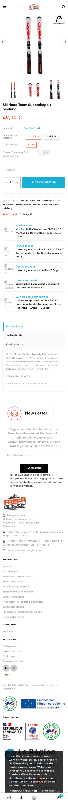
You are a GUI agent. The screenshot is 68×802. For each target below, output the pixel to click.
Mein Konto (9, 631)
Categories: (11, 200)
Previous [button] (2, 41)
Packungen (9, 656)
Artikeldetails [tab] (14, 335)
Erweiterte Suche (13, 661)
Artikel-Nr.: (11, 214)
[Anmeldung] (21, 797)
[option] (34, 45)
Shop (9, 797)
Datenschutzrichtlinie (23, 791)
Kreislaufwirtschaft (14, 581)
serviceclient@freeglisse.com (25, 550)
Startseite (34, 797)
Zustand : (8, 128)
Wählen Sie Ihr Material (16, 587)
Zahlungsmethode (13, 607)
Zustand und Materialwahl (18, 592)
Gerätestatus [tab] (15, 344)
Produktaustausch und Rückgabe (22, 612)
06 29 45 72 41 (49, 300)
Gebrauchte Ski (30, 200)
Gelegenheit (24, 204)
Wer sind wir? (10, 571)
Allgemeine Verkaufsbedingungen (23, 602)
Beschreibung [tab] (14, 326)
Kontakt (7, 566)
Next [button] (65, 41)
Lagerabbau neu (12, 651)
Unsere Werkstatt (13, 597)
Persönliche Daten (13, 617)
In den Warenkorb (44, 182)
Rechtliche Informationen (18, 576)
